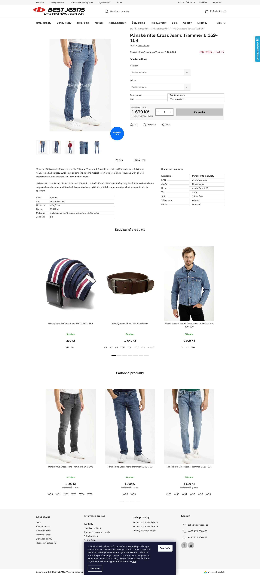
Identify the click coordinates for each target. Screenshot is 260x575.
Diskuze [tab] (140, 160)
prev (38, 300)
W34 (81, 494)
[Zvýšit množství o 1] (171, 112)
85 (105, 347)
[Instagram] (191, 545)
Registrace (217, 2)
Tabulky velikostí (57, 2)
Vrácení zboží (90, 540)
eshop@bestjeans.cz (198, 524)
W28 (125, 494)
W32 (66, 494)
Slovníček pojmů (44, 538)
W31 (58, 494)
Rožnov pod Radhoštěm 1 (145, 522)
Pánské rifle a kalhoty (203, 175)
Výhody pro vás (43, 526)
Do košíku (199, 112)
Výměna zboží (104, 2)
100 (123, 347)
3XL (193, 347)
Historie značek (43, 534)
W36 (89, 494)
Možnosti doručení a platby (81, 2)
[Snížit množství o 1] (158, 112)
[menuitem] (43, 22)
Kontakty (40, 2)
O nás (39, 522)
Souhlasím (165, 548)
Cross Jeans (143, 45)
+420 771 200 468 (197, 531)
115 (143, 347)
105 (129, 347)
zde (134, 561)
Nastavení (95, 568)
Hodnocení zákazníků (46, 542)
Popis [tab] (119, 160)
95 (72, 347)
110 (136, 347)
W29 (168, 494)
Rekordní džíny (43, 530)
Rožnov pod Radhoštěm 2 (145, 526)
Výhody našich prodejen (144, 530)
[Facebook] (184, 545)
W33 (74, 494)
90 (67, 347)
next (222, 300)
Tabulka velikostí (138, 59)
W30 (50, 494)
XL (187, 347)
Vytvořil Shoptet (216, 571)
